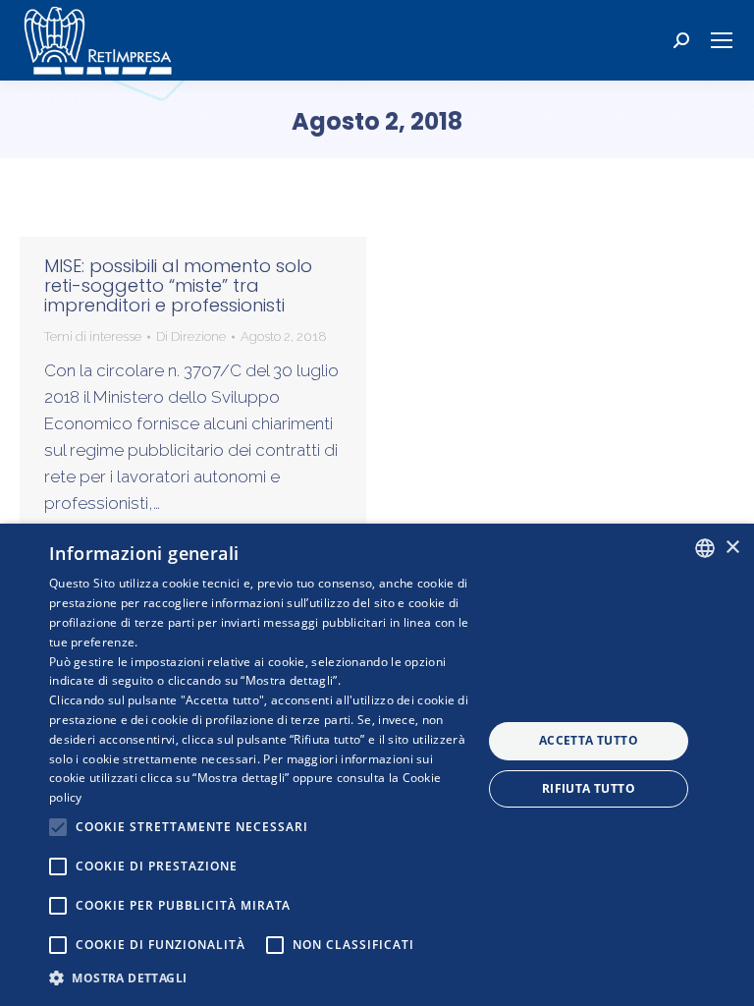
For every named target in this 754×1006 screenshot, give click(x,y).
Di (191, 336)
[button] (259, 978)
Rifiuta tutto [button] (588, 788)
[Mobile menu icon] (721, 40)
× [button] (732, 547)
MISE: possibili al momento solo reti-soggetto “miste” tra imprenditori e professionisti (178, 285)
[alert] (377, 765)
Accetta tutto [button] (588, 740)
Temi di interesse (92, 336)
